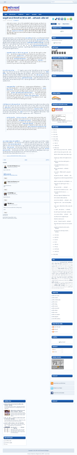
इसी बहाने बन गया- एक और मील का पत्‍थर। (11, 175)
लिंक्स (59, 282)
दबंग (66, 270)
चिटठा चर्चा (69, 268)
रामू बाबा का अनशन (38, 108)
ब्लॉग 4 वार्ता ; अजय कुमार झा (59, 276)
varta (46, 453)
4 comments (16, 20)
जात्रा (56, 270)
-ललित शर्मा (56, 263)
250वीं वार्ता (60, 265)
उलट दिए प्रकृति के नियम (42, 39)
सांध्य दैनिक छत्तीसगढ (56, 318)
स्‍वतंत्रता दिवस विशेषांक (56, 288)
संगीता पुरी (57, 285)
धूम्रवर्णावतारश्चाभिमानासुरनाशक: (40, 45)
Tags (59, 23)
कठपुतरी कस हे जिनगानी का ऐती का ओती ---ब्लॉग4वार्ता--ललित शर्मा (25, 18)
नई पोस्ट (5, 159)
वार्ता (66, 282)
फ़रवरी (55, 249)
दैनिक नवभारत (55, 306)
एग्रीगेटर (40, 14)
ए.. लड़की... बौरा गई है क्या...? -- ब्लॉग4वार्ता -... (63, 209)
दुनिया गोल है (8, 107)
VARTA (43, 453)
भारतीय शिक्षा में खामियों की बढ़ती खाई (35, 42)
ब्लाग (58, 272)
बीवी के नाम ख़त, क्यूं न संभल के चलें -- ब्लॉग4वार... (63, 149)
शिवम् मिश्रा (63, 283)
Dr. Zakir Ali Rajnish (13, 165)
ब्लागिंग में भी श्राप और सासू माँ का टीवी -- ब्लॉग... (63, 152)
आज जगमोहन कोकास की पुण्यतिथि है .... (12, 141)
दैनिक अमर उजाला (56, 295)
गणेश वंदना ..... (41, 60)
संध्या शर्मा (56, 331)
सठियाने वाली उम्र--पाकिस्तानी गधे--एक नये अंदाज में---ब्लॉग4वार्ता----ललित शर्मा (18, 411)
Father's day (66, 265)
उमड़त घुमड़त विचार (11, 86)
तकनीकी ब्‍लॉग (21, 14)
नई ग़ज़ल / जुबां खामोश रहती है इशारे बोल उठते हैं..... (22, 92)
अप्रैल (55, 244)
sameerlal (57, 267)
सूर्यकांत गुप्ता (70, 286)
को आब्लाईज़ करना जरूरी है (25, 120)
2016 (54, 129)
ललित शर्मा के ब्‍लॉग (12, 14)
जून (55, 239)
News (48, 453)
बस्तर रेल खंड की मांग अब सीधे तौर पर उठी (37, 126)
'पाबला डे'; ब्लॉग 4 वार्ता (55, 262)
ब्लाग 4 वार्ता (62, 272)
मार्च (55, 246)
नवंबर (55, 143)
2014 (54, 132)
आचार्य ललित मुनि (57, 327)
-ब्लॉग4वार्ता (70, 262)
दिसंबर (55, 140)
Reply (6, 178)
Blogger (47, 450)
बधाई (21, 111)
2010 (54, 254)
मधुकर (58, 278)
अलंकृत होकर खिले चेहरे (27, 123)
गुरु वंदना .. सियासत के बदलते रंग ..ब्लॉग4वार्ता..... (63, 221)
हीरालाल (62, 288)
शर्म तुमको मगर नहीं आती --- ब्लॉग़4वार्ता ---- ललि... (63, 175)
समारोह (70, 285)
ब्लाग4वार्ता (62, 273)
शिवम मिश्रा (57, 283)
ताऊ (63, 270)
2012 (54, 136)
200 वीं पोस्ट (55, 265)
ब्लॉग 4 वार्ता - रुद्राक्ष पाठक (60, 274)
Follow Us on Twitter (58, 388)
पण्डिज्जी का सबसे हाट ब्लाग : (59, 219)
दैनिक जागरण (55, 302)
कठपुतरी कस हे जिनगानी (17, 30)
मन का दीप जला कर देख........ (9, 70)
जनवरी (55, 251)
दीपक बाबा (9, 203)
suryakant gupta (64, 267)
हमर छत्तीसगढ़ (29, 38)
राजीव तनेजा (61, 280)
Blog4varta (33, 453)
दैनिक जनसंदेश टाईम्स (56, 299)
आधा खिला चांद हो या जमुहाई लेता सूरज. (61, 216)
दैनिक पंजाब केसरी (56, 308)
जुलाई (55, 237)
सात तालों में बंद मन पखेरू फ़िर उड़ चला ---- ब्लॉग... (63, 189)
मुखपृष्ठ (5, 1)
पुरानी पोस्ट (47, 159)
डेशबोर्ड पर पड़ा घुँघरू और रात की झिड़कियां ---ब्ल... (63, 181)
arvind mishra (60, 266)
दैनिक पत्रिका (55, 310)
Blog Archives (66, 23)
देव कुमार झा (60, 271)
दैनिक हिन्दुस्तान (55, 316)
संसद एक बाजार (10, 147)
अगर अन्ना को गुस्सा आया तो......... (15, 144)
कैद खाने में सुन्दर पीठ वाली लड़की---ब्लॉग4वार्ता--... (63, 212)
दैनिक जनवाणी (55, 297)
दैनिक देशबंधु (55, 304)
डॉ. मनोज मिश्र (10, 193)
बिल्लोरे (54, 272)
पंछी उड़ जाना (39, 75)
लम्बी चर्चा (66, 280)
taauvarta (71, 267)
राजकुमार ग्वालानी (54, 280)
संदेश (54, 349)
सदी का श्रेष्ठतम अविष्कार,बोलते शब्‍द (60, 197)
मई (54, 242)
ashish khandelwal (68, 266)
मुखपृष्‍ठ (6, 14)
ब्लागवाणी (69, 273)
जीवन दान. (59, 270)
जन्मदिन (53, 270)
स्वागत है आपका (5, 444)
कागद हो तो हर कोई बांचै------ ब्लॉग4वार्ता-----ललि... (63, 200)
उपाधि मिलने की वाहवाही (27, 78)
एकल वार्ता (54, 268)
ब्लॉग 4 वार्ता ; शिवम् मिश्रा (57, 277)
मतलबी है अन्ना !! (20, 55)
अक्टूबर (55, 145)
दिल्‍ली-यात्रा (54, 271)
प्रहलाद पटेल (71, 271)
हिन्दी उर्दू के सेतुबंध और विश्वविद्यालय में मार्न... (62, 195)
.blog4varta (64, 263)
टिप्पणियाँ (55, 351)
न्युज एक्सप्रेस (34, 14)
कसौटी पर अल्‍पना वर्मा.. (7, 174)
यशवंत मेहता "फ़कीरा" (67, 278)
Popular (53, 23)
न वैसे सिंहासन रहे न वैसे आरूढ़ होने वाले (11, 104)
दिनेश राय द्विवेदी (70, 270)
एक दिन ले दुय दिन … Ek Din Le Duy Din (17, 117)
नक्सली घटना (65, 271)
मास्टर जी (61, 278)
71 (54, 363)
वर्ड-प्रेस (63, 282)
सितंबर (55, 147)
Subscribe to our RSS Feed (59, 383)
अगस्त (55, 235)
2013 (54, 134)
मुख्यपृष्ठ (26, 159)
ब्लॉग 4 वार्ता (38, 450)
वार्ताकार (28, 14)
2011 (54, 139)
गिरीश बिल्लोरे (61, 268)
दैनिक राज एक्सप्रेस (56, 314)
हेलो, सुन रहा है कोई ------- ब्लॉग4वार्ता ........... (62, 187)
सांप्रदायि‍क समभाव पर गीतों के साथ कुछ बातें (17, 52)
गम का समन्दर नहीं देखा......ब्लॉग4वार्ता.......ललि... (63, 214)
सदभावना (66, 285)
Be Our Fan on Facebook (59, 392)
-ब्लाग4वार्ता (62, 262)
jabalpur (53, 267)
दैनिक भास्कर (55, 312)
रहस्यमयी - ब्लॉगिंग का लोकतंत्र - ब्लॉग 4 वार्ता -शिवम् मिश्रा (14, 423)
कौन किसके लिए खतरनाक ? (20, 58)
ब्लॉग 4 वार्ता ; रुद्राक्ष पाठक (67, 276)
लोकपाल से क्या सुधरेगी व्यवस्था (31, 95)
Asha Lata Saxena (12, 181)
